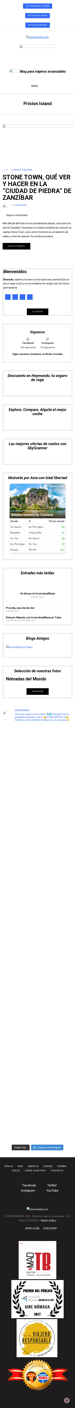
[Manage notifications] (67, 1400)
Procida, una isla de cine (20, 608)
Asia (20, 1166)
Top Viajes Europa (37, 15)
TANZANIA (27, 170)
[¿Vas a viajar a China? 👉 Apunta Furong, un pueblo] (37, 853)
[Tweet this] (41, 215)
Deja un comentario (17, 215)
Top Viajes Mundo (37, 25)
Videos (16, 1170)
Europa (34, 597)
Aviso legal (32, 1228)
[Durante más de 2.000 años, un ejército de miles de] (37, 1111)
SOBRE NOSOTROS (35, 1170)
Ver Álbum (37, 691)
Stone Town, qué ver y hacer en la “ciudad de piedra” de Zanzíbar (37, 187)
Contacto (57, 1170)
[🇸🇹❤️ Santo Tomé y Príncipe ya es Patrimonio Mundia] (37, 758)
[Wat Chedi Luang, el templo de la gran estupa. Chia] (37, 810)
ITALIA (41, 597)
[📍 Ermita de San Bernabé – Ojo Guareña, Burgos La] (37, 991)
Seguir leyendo (16, 246)
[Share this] (35, 215)
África (17, 170)
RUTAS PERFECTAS (27, 620)
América (33, 1166)
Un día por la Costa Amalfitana (37, 593)
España (62, 1166)
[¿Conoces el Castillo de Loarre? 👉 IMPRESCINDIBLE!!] (37, 919)
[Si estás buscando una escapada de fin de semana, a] (37, 1058)
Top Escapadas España (38, 6)
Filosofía (37, 312)
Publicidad (50, 1228)
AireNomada (21, 205)
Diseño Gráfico (48, 1220)
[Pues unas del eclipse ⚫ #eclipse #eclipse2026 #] (37, 883)
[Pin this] (46, 215)
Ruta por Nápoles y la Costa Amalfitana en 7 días (33, 617)
